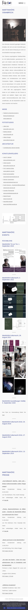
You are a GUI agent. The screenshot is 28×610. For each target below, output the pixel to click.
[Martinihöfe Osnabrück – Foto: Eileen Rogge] (14, 30)
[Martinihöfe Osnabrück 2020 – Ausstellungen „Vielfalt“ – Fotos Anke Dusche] (20, 408)
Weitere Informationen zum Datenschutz (16, 608)
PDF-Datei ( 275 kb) (7, 576)
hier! (3, 415)
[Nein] (26, 605)
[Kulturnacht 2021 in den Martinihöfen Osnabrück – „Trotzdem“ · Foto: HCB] (8, 356)
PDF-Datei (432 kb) (7, 551)
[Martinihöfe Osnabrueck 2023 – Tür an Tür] (8, 260)
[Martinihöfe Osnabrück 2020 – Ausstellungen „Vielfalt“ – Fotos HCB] (8, 406)
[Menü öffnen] (22, 3)
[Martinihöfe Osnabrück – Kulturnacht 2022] (14, 288)
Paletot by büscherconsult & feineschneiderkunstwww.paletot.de (10, 115)
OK (4, 608)
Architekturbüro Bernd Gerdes (11, 147)
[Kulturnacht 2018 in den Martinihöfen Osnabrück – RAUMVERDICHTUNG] (8, 426)
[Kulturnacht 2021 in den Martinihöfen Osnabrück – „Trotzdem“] (8, 346)
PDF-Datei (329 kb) (7, 593)
